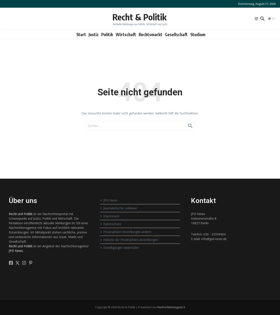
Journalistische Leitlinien (120, 208)
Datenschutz (112, 224)
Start (81, 34)
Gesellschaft (176, 34)
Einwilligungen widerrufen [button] (121, 248)
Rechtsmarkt (150, 34)
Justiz (94, 34)
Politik (107, 34)
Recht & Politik (139, 16)
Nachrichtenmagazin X (171, 307)
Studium (197, 34)
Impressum (111, 216)
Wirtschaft (126, 34)
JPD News (110, 200)
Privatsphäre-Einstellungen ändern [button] (127, 232)
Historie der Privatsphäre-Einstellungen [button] (130, 240)
